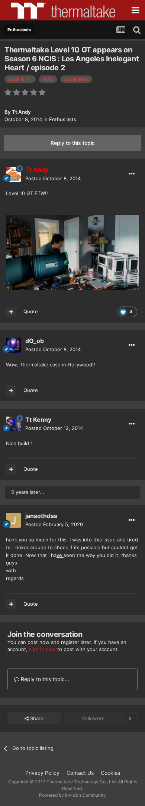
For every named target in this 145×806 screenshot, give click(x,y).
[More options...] (131, 173)
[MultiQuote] (11, 312)
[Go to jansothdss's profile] (13, 520)
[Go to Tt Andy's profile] (13, 174)
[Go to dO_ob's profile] (13, 345)
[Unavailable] (72, 252)
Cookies (110, 773)
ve (60, 555)
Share (36, 718)
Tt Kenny (38, 419)
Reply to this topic (73, 143)
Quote (30, 311)
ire (132, 540)
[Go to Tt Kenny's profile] (13, 424)
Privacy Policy (42, 773)
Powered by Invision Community (72, 795)
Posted (53, 178)
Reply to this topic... (44, 679)
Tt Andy (21, 112)
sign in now (42, 649)
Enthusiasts (62, 119)
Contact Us (80, 773)
